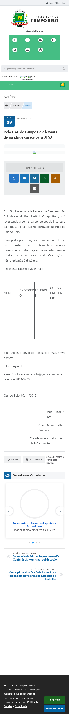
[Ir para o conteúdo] (51, 50)
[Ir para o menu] (12, 57)
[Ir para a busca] (20, 57)
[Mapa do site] (28, 50)
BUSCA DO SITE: (12, 63)
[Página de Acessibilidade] (40, 50)
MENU (11, 84)
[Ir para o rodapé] (28, 57)
